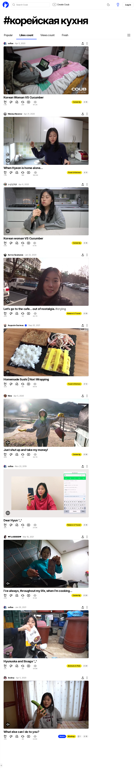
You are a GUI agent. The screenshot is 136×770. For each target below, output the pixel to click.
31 (85, 172)
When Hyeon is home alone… (23, 168)
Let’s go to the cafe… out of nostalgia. (29, 309)
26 (85, 595)
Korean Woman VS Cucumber (24, 97)
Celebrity (77, 102)
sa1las (10, 43)
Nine (10, 396)
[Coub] (6, 5)
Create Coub (63, 4)
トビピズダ (12, 184)
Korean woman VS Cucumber (23, 238)
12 (85, 384)
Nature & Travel (73, 313)
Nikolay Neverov (15, 114)
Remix (62, 736)
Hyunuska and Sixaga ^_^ (20, 661)
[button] (129, 35)
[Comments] (16, 102)
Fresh (65, 35)
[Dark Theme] (108, 5)
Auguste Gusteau (16, 325)
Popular (8, 35)
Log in (128, 4)
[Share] (82, 43)
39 (85, 313)
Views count (47, 35)
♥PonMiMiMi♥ (14, 537)
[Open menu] (1, 765)
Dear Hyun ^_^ (13, 520)
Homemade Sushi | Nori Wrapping (26, 379)
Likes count (26, 35)
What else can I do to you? (21, 731)
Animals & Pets (74, 666)
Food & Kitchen (74, 172)
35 (85, 102)
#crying (60, 309)
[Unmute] (8, 90)
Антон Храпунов (15, 255)
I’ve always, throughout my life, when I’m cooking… (38, 591)
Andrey (11, 678)
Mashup (71, 736)
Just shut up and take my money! (26, 450)
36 (85, 454)
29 (85, 666)
